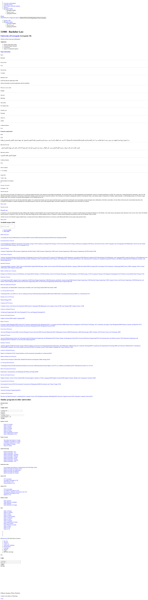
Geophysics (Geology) (44, 243)
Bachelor (7, 230)
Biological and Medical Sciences (10, 274)
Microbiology (102, 257)
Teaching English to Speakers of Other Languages (38, 378)
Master (6, 231)
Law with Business (83, 293)
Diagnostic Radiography (113, 274)
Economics (33, 237)
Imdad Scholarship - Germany (11, 454)
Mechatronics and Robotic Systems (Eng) (60, 280)
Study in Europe (8, 425)
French (127, 266)
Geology (33, 243)
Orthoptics (38, 274)
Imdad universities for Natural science (13, 468)
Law (13, 293)
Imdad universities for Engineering (12, 470)
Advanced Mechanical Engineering (89, 338)
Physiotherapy (75, 274)
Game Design (67, 306)
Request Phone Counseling (26, 17)
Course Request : (5, 416)
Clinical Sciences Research (9, 359)
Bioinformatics (76, 332)
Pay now (6, 541)
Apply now (3, 42)
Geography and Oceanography (118, 243)
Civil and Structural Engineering (47, 281)
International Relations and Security (26, 365)
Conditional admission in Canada (12, 443)
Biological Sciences (35, 257)
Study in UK (7, 529)
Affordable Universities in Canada (12, 441)
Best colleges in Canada (9, 444)
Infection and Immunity (35, 359)
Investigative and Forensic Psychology (38, 345)
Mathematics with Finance (69, 258)
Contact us (6, 543)
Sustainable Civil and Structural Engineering (22, 339)
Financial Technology (91, 324)
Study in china (7, 526)
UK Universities (8, 479)
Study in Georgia (8, 431)
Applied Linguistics (7, 345)
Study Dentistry (7, 503)
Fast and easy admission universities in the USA (15, 492)
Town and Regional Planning (36, 312)
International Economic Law (84, 365)
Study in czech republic (9, 516)
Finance (22, 324)
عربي (12, 12)
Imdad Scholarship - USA (10, 453)
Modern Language (74, 266)
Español (14, 13)
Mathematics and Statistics (76, 257)
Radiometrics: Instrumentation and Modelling (13, 371)
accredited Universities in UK (11, 480)
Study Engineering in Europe (11, 432)
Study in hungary (8, 520)
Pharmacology (86, 274)
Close (2, 598)
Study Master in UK (9, 481)
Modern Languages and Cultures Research (61, 347)
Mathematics (63, 257)
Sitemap (6, 549)
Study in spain (7, 513)
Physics (13, 258)
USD (9, 20)
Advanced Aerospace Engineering (10, 390)
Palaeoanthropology (56, 345)
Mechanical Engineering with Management (43, 338)
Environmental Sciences (8, 384)
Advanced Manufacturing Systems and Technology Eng (16, 338)
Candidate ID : (4, 410)
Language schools (8, 4)
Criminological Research (8, 365)
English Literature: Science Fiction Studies (13, 378)
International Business (45, 237)
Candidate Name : (5, 415)
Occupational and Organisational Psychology (105, 345)
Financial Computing (34, 306)
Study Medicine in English (10, 502)
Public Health (22, 359)
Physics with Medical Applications (122, 258)
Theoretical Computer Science (83, 396)
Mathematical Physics (24, 258)
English (11, 8)
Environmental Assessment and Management (28, 384)
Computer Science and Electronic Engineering (122, 280)
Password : (3, 562)
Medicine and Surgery (27, 274)
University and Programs (10, 3)
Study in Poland (7, 427)
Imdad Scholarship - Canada (10, 457)
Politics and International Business (67, 293)
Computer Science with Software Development (14, 306)
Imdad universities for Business (11, 471)
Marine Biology (6, 300)
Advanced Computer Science (66, 396)
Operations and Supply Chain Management (110, 324)
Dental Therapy (138, 274)
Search (2, 413)
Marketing (14, 324)
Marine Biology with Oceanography (18, 245)
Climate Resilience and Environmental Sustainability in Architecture (33, 353)
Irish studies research (20, 345)
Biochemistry (24, 257)
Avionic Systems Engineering (64, 251)
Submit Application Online (10, 44)
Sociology (94, 266)
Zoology (56, 243)
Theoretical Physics (47, 258)
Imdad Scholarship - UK (10, 451)
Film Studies (52, 287)
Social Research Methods (126, 345)
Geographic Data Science (15, 347)
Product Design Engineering (40, 280)
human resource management (75, 324)
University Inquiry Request (10, 46)
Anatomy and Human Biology (10, 257)
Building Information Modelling (47, 396)
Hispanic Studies (16, 267)
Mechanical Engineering (64, 281)
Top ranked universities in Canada (12, 440)
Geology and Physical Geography (80, 243)
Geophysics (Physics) (132, 257)
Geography (15, 266)
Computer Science (78, 306)
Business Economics (22, 237)
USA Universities (8, 489)
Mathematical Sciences (63, 332)
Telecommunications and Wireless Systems (111, 338)
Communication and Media (9, 287)
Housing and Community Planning (82, 345)
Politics (53, 293)
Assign (2, 418)
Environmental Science (22, 243)
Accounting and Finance (8, 237)
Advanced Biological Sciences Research (30, 332)
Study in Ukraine (8, 428)
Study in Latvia (7, 519)
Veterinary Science (127, 274)
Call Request (7, 47)
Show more (3, 204)
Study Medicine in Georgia (10, 505)
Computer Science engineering (22, 280)
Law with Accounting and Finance (26, 293)
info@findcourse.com (6, 17)
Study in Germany (8, 424)
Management (45, 324)
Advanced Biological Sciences (10, 332)
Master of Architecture (8, 353)
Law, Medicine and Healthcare (66, 365)
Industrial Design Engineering (81, 280)
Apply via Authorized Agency (11, 48)
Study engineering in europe (10, 522)
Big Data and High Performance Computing (13, 396)
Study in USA (7, 527)
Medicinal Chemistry (90, 257)
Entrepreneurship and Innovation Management (28, 326)
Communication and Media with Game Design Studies (32, 287)
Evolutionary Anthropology (115, 266)
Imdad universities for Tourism (11, 473)
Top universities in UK (9, 483)
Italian (7, 267)
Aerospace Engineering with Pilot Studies (28, 251)
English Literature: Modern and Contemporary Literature (80, 378)
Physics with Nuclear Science (99, 243)
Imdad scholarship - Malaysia (11, 455)
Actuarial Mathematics (8, 243)
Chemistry (46, 257)
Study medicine (7, 500)
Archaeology (5, 266)
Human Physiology (63, 274)
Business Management (59, 237)
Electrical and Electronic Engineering (27, 281)
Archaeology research (41, 347)
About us (6, 7)
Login (2, 564)
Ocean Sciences (65, 243)
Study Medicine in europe (10, 524)
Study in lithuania (8, 518)
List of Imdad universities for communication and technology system (20, 467)
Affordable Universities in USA (11, 493)
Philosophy (63, 266)
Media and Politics (32, 371)
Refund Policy (7, 546)
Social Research (28, 347)
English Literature (7, 318)
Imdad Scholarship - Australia (11, 460)
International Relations (43, 293)
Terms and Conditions (9, 545)
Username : (3, 561)
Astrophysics (36, 258)
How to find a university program (12, 6)
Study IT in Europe (8, 523)
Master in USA (7, 494)
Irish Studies (85, 266)
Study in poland (7, 515)
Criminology (5, 293)
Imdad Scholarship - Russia (10, 458)
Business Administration (33, 324)
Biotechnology (87, 332)
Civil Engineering (7, 280)
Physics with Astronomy (84, 258)
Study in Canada (8, 445)
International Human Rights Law (47, 365)
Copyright (6, 548)
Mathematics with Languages (116, 257)
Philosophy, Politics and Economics (48, 266)
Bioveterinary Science (50, 274)
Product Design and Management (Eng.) (67, 338)
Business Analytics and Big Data (132, 324)
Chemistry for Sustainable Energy (102, 258)
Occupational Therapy (98, 274)
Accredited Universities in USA (11, 490)
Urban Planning (22, 312)
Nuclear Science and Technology (111, 332)
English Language (19, 318)
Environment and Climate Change (51, 384)
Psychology (102, 266)
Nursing (46, 359)
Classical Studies (25, 266)
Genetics (54, 257)
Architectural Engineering (9, 312)
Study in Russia (7, 430)
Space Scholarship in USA (10, 434)
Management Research (48, 326)
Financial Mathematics (49, 332)
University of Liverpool (10, 36)
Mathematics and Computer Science (51, 306)
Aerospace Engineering (8, 251)
